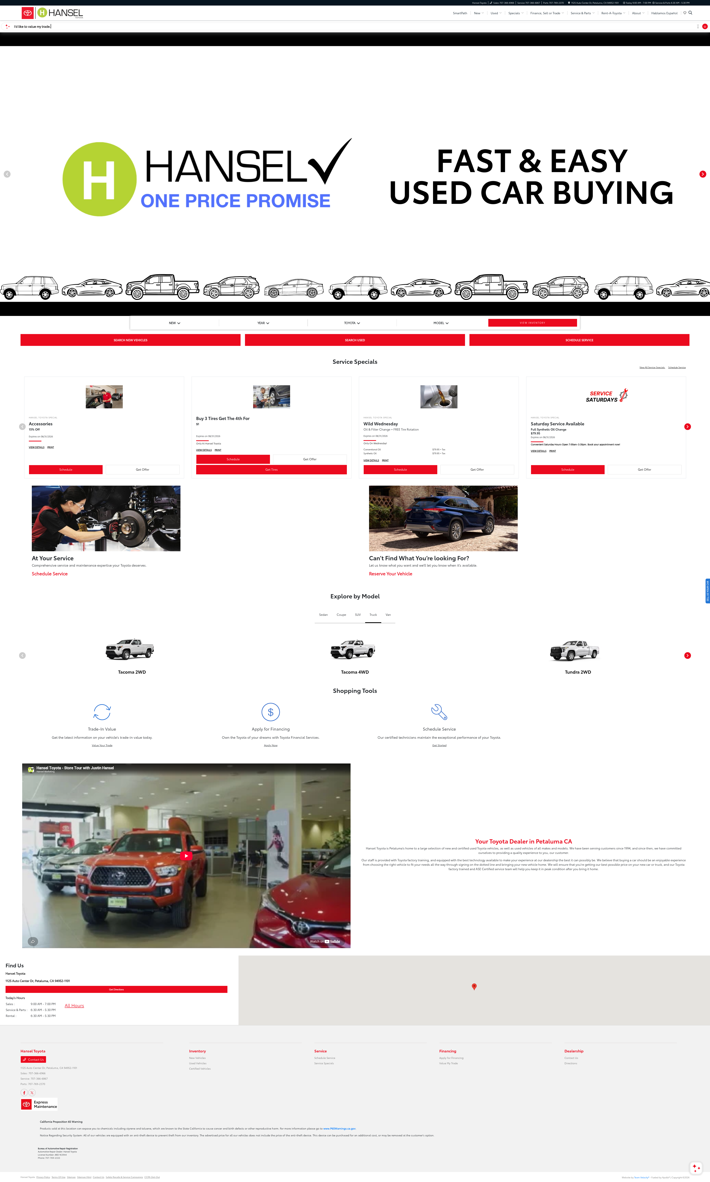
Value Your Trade (102, 745)
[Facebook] (24, 1092)
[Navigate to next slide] (707, 174)
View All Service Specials (652, 367)
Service (320, 1050)
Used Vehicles (198, 1063)
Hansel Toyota (28, 1176)
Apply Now (271, 745)
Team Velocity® (641, 1177)
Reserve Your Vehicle (390, 573)
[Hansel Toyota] (52, 12)
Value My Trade (448, 1063)
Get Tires (271, 469)
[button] (474, 986)
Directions (570, 1063)
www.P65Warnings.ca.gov (339, 1128)
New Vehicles (197, 1058)
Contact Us (35, 1059)
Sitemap (71, 1176)
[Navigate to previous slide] (3, 174)
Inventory (197, 1050)
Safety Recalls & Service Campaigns (124, 1176)
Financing (447, 1050)
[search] (690, 13)
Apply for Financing (451, 1058)
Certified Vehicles (200, 1068)
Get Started (439, 745)
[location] (569, 2)
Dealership (574, 1050)
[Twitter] (32, 1092)
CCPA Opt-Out (152, 1176)
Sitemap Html (84, 1176)
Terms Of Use (58, 1176)
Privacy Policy (43, 1176)
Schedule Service (677, 367)
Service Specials (324, 1063)
